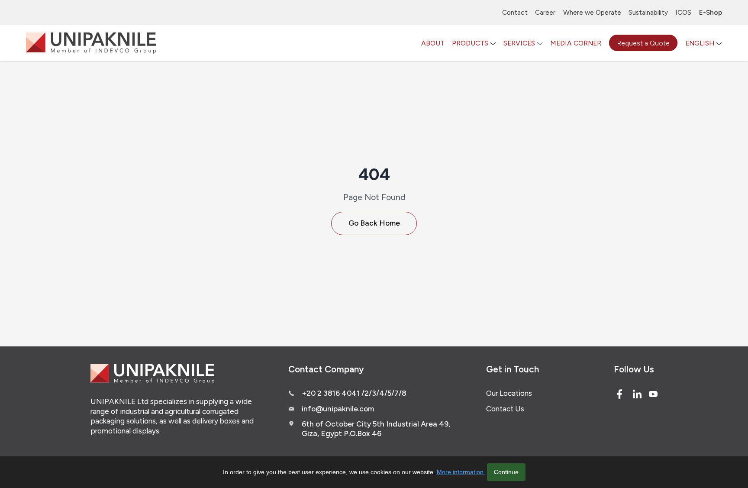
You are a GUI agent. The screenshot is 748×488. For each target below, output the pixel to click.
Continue (506, 472)
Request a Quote (643, 43)
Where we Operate (592, 12)
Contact (515, 12)
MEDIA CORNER (575, 43)
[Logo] (91, 43)
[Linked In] (637, 394)
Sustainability (648, 12)
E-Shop (710, 12)
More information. (461, 472)
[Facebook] (619, 394)
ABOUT (433, 43)
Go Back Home (374, 223)
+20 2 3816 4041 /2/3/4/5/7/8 (354, 393)
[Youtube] (653, 394)
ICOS (683, 12)
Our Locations (509, 393)
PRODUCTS (470, 43)
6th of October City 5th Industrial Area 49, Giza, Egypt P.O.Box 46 (376, 429)
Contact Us (505, 408)
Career (545, 12)
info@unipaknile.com (338, 408)
